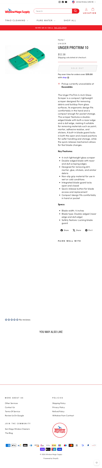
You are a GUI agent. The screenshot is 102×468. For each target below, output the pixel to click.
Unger (62, 43)
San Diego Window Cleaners (17, 429)
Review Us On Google (14, 415)
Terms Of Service (12, 411)
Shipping (62, 57)
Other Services (11, 403)
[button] (11, 319)
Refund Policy (58, 411)
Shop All (70, 20)
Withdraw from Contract (63, 415)
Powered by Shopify (51, 458)
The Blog (9, 433)
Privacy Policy (58, 407)
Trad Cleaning (15, 20)
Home (60, 40)
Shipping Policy (59, 403)
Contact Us (10, 407)
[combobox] (53, 11)
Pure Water (45, 20)
